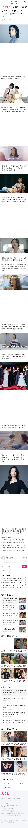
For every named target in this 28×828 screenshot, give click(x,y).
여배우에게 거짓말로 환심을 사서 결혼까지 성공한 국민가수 (13, 587)
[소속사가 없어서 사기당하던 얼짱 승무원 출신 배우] (20, 753)
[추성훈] (7, 768)
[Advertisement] (14, 60)
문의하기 (12, 800)
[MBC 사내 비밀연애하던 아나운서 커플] (14, 700)
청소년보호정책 (4, 800)
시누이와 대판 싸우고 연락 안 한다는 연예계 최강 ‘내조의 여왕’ (13, 580)
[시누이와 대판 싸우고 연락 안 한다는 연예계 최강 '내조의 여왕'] (14, 622)
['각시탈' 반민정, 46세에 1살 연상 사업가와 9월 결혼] (7, 645)
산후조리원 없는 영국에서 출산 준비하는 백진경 (13, 548)
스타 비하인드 (6, 7)
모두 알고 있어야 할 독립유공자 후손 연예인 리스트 (13, 585)
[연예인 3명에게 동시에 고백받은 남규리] (20, 768)
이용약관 (9, 798)
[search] (25, 1)
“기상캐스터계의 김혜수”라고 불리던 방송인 (13, 578)
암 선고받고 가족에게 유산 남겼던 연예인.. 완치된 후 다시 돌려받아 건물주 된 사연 (13, 582)
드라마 (6, 562)
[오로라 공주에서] (20, 645)
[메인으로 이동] (14, 3)
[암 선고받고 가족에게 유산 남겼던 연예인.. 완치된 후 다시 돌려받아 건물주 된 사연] (14, 615)
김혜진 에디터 (4, 16)
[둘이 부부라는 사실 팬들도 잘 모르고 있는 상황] (7, 738)
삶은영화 (7, 787)
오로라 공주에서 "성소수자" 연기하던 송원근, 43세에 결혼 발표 (13, 543)
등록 (24, 566)
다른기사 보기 (24, 557)
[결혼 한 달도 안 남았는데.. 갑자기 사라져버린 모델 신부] (20, 675)
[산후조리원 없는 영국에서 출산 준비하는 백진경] (7, 660)
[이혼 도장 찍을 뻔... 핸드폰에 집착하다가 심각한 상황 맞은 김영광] (7, 753)
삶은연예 (16, 7)
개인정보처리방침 (16, 798)
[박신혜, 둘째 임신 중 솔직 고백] (7, 675)
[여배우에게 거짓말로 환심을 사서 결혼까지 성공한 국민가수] (14, 600)
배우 (13, 562)
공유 (10, 19)
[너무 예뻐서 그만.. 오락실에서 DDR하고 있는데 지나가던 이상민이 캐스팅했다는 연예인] (14, 722)
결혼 (3, 562)
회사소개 (3, 798)
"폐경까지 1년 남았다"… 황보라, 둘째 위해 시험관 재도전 (13, 551)
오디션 (17, 562)
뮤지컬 (10, 562)
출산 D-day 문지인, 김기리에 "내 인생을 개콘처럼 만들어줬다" (13, 545)
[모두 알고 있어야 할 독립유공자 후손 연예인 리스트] (14, 607)
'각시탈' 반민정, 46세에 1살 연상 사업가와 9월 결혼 (13, 540)
